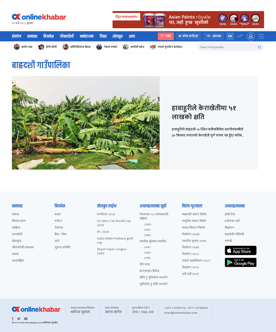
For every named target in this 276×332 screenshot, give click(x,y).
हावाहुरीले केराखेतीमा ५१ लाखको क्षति (204, 113)
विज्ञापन (229, 228)
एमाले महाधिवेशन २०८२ (196, 261)
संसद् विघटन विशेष (193, 228)
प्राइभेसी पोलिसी (234, 234)
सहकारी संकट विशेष (194, 214)
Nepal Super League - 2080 (112, 251)
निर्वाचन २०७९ (190, 248)
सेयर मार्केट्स (190, 36)
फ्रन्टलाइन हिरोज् (149, 271)
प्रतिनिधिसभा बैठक (80, 47)
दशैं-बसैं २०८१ (190, 274)
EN (230, 36)
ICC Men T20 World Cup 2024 (114, 223)
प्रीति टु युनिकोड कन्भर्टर (154, 278)
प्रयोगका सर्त (232, 221)
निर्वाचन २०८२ (190, 254)
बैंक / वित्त (60, 234)
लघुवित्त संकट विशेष (194, 221)
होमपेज (16, 36)
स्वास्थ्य (217, 36)
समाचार (32, 36)
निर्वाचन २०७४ (191, 234)
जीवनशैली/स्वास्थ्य (23, 248)
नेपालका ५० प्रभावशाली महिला (154, 216)
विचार (103, 36)
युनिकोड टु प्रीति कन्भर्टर (154, 284)
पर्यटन (58, 221)
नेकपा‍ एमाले (110, 47)
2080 (147, 225)
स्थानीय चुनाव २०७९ (194, 241)
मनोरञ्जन (87, 36)
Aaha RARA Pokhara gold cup (115, 241)
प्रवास (15, 254)
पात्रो (168, 36)
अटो (57, 241)
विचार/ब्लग (19, 221)
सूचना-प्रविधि (62, 248)
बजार (58, 214)
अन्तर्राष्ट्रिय (18, 261)
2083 (147, 258)
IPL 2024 (103, 232)
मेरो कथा (145, 264)
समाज (15, 214)
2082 (147, 235)
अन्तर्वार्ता (17, 234)
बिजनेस (48, 36)
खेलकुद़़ (16, 241)
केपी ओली (51, 47)
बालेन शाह (26, 47)
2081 (147, 230)
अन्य (132, 36)
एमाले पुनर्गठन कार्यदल (170, 47)
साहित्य (16, 228)
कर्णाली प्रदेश (137, 47)
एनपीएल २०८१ (106, 214)
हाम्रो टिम (230, 214)
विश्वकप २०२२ (190, 267)
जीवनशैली (67, 36)
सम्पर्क (228, 241)
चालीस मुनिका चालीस (153, 241)
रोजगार (59, 228)
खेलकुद (118, 36)
